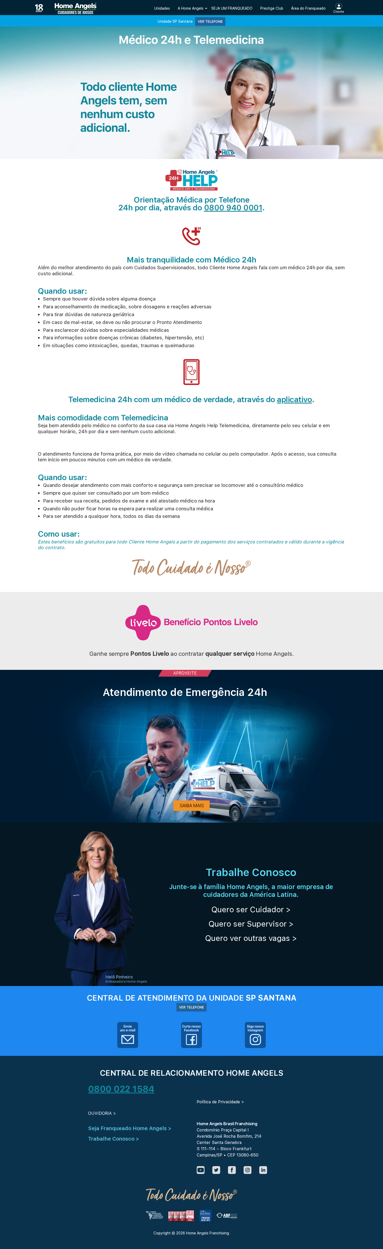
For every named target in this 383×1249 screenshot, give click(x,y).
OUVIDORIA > (102, 1113)
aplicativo (294, 399)
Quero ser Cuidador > (251, 909)
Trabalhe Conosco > (113, 1139)
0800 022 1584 (121, 1089)
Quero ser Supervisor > (251, 923)
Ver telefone (210, 21)
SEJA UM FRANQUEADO (231, 8)
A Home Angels (190, 8)
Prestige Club (271, 8)
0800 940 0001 (233, 207)
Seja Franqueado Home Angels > (129, 1128)
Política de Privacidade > (220, 1101)
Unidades (162, 8)
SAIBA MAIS (192, 805)
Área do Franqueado (308, 8)
